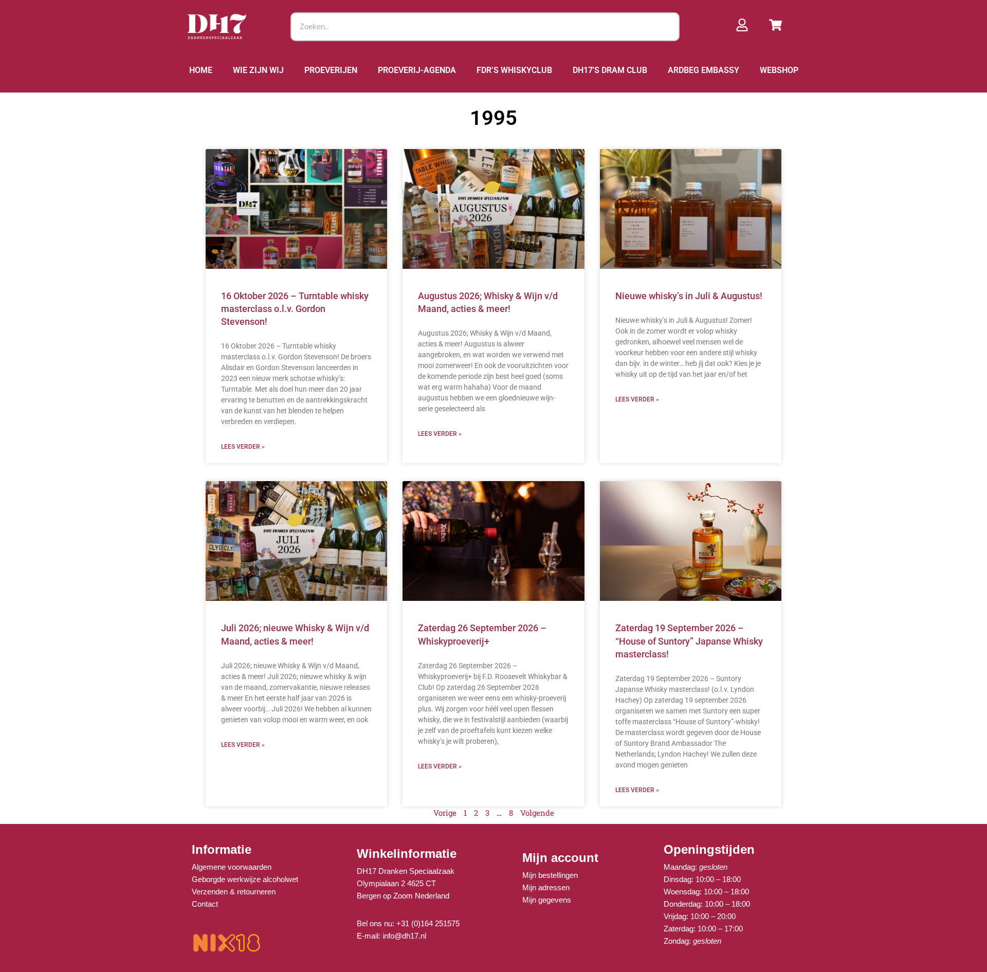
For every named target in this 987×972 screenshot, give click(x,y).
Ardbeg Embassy (703, 70)
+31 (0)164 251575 (428, 923)
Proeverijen (330, 70)
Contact (205, 904)
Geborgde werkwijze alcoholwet (245, 879)
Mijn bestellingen (550, 875)
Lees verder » (243, 446)
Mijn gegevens (546, 899)
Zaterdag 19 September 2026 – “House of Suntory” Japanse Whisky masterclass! (689, 640)
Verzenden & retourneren (234, 891)
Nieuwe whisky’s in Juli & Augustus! (688, 295)
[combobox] (485, 26)
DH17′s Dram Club (610, 70)
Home (200, 70)
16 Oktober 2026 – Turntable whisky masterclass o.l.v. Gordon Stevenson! (295, 308)
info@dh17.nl (404, 935)
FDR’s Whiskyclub (514, 70)
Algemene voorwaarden (231, 867)
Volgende (537, 813)
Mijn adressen (546, 887)
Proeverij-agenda (417, 70)
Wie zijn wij (258, 70)
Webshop (779, 70)
